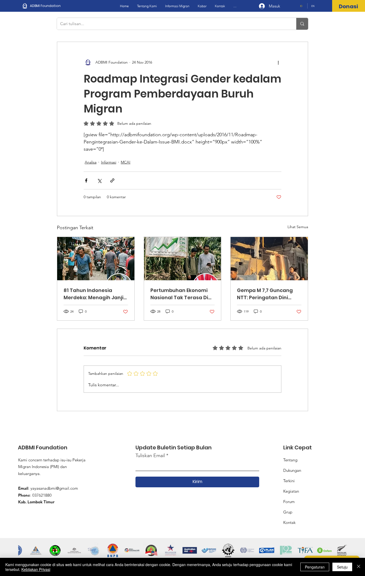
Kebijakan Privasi (35, 569)
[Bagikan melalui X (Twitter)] (99, 180)
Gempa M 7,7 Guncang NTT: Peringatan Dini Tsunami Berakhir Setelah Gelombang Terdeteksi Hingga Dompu (265, 294)
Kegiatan (291, 491)
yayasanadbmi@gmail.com (54, 488)
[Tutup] (358, 567)
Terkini (289, 480)
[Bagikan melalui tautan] (112, 180)
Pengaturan (315, 567)
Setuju (342, 567)
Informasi (108, 162)
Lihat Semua (298, 226)
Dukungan (292, 470)
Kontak (289, 522)
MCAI (125, 162)
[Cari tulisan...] (302, 24)
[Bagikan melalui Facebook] (86, 180)
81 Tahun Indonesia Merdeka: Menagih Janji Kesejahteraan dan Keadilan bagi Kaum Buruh (93, 294)
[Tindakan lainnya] (278, 62)
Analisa (90, 162)
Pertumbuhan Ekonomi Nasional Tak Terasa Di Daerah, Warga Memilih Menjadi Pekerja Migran (180, 294)
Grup (287, 512)
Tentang (290, 459)
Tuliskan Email (150, 455)
